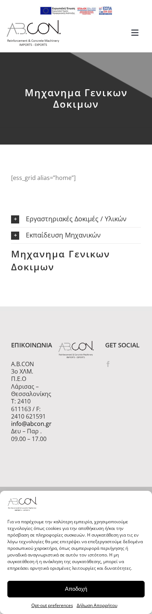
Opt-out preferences (52, 605)
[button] (76, 219)
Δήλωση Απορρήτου (97, 605)
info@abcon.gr (29, 423)
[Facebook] (108, 364)
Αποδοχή (76, 589)
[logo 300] (33, 22)
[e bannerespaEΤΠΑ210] (76, 9)
